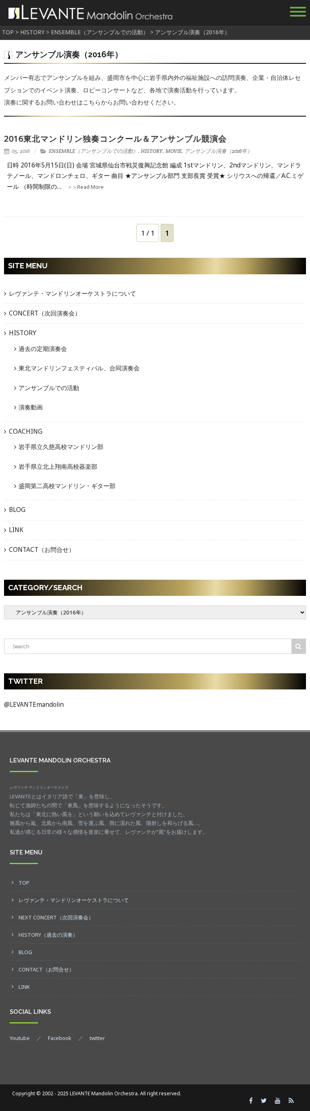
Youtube (20, 1038)
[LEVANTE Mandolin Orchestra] (89, 21)
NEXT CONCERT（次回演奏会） (56, 917)
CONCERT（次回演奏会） (45, 313)
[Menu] (298, 13)
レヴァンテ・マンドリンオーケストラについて (72, 293)
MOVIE (173, 151)
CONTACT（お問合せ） (42, 549)
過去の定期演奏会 (43, 349)
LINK (16, 530)
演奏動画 (31, 407)
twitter (97, 1038)
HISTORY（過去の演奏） (48, 934)
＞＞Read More (85, 187)
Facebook (59, 1038)
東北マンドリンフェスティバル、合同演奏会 (79, 368)
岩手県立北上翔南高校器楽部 (58, 466)
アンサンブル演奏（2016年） (218, 151)
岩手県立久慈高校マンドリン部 (61, 447)
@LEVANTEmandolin (34, 704)
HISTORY (152, 151)
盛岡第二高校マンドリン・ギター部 (67, 486)
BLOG (17, 509)
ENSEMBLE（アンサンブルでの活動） (93, 151)
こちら (92, 102)
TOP (24, 882)
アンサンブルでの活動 (49, 388)
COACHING (25, 431)
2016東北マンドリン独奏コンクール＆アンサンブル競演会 (115, 138)
